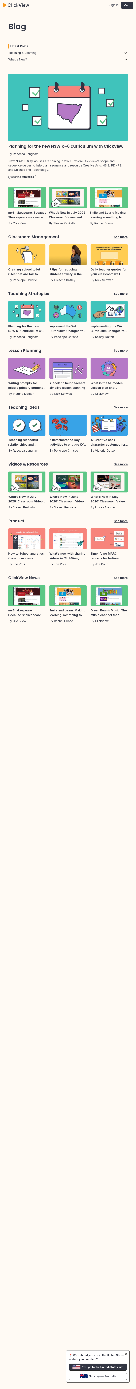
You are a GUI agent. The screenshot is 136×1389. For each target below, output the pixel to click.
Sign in (114, 5)
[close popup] (126, 1354)
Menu (127, 5)
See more (121, 237)
